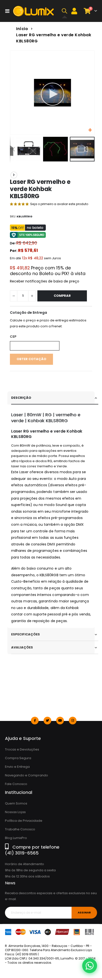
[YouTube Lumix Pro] (60, 720)
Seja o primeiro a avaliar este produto (59, 204)
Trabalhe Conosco (20, 829)
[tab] (54, 397)
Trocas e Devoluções (22, 749)
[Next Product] (13, 175)
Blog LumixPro (16, 838)
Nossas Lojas (15, 812)
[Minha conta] (74, 11)
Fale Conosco (16, 784)
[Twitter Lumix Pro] (47, 720)
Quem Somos (16, 803)
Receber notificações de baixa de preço (44, 281)
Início (22, 29)
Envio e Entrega (17, 766)
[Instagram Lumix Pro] (72, 720)
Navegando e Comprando (26, 775)
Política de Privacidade (23, 820)
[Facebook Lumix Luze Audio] (35, 720)
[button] (65, 11)
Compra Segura (18, 758)
